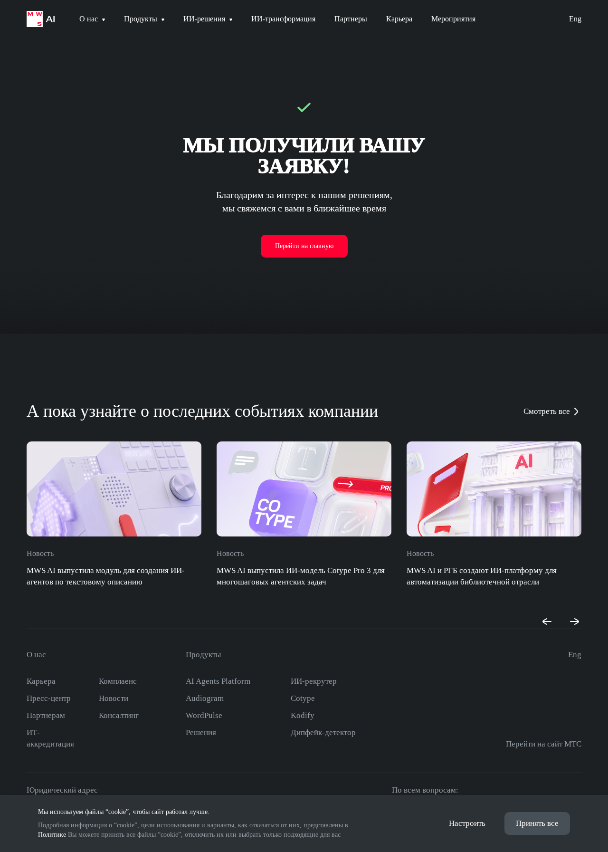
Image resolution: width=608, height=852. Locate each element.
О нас (36, 654)
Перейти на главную (304, 245)
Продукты (203, 654)
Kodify (302, 715)
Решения (201, 732)
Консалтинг (119, 715)
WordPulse (204, 715)
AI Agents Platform (218, 681)
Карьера (41, 681)
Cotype (303, 698)
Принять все (537, 823)
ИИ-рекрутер (314, 681)
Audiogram (205, 698)
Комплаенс (118, 681)
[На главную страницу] (41, 19)
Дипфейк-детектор (323, 732)
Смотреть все (546, 411)
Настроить (467, 823)
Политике (52, 834)
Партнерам (46, 715)
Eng (575, 19)
